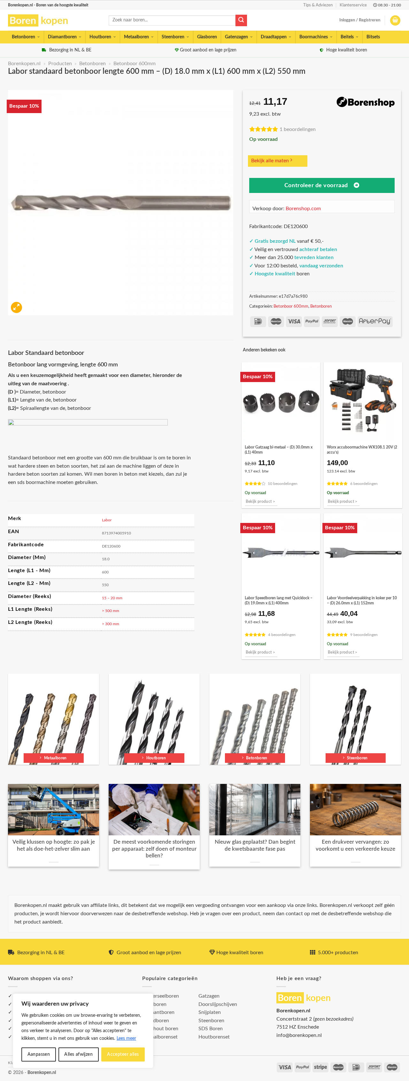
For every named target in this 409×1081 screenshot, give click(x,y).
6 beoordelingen (364, 484)
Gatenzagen (236, 37)
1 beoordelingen (298, 129)
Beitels (347, 37)
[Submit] (241, 20)
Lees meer (126, 1038)
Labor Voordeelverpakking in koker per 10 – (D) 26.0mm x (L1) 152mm (362, 600)
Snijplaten (209, 1012)
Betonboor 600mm (134, 63)
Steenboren (173, 37)
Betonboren (23, 37)
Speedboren (155, 1020)
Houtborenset (214, 1036)
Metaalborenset (160, 1036)
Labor (107, 520)
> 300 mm (110, 624)
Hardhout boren (160, 1028)
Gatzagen (209, 996)
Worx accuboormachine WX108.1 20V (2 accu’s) (362, 449)
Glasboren (207, 37)
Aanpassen (38, 1054)
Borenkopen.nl (24, 63)
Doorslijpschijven (217, 1004)
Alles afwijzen (78, 1054)
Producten (60, 63)
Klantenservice (353, 5)
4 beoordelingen (282, 635)
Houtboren (100, 37)
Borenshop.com (303, 208)
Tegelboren (154, 1004)
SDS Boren (210, 1028)
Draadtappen (274, 37)
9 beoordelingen (364, 635)
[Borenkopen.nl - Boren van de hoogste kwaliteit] (40, 20)
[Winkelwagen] (395, 20)
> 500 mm (110, 611)
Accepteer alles (123, 1054)
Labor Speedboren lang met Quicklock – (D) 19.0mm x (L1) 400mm (279, 600)
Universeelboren (160, 996)
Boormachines (313, 37)
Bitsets (373, 37)
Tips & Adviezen (318, 5)
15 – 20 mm (112, 598)
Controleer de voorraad (316, 185)
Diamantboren (62, 37)
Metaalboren (136, 37)
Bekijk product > (260, 501)
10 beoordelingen (282, 484)
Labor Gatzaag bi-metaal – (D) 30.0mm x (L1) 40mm (279, 449)
